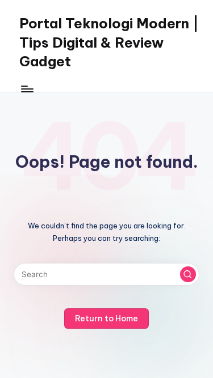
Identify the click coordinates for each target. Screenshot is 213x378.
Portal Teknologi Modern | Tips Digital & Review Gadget (109, 42)
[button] (188, 274)
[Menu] (26, 89)
